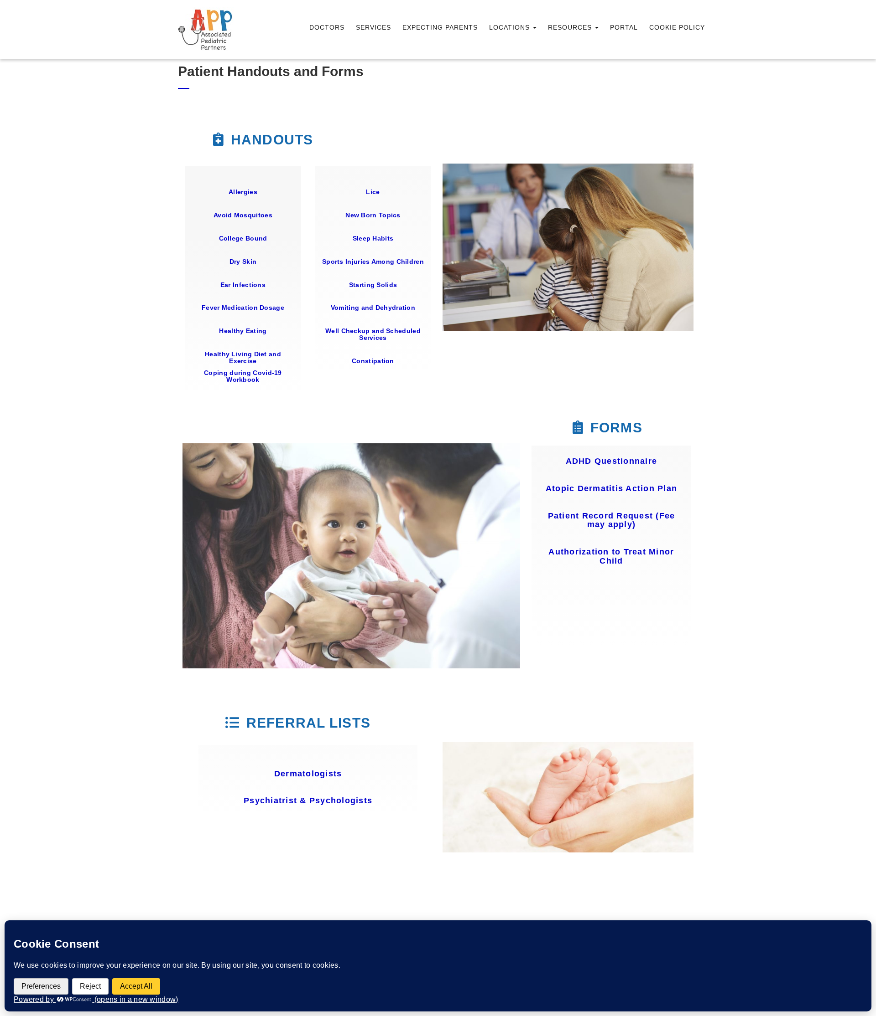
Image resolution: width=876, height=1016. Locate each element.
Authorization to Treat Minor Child (611, 556)
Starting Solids (373, 284)
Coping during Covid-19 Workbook (243, 376)
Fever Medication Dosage (243, 307)
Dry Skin (242, 261)
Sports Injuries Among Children (373, 261)
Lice (373, 191)
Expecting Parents (440, 27)
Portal (624, 27)
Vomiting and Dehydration (373, 307)
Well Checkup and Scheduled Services (373, 334)
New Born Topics (373, 215)
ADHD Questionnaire (611, 461)
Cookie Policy (677, 27)
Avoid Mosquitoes (243, 215)
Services (373, 27)
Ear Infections (243, 284)
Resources (571, 27)
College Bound (243, 238)
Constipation (373, 360)
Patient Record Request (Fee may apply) (611, 520)
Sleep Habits (373, 238)
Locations (510, 27)
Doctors (326, 27)
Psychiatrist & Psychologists (308, 800)
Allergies (243, 191)
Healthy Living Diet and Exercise (243, 357)
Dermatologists (308, 773)
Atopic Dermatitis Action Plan (611, 488)
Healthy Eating (242, 330)
